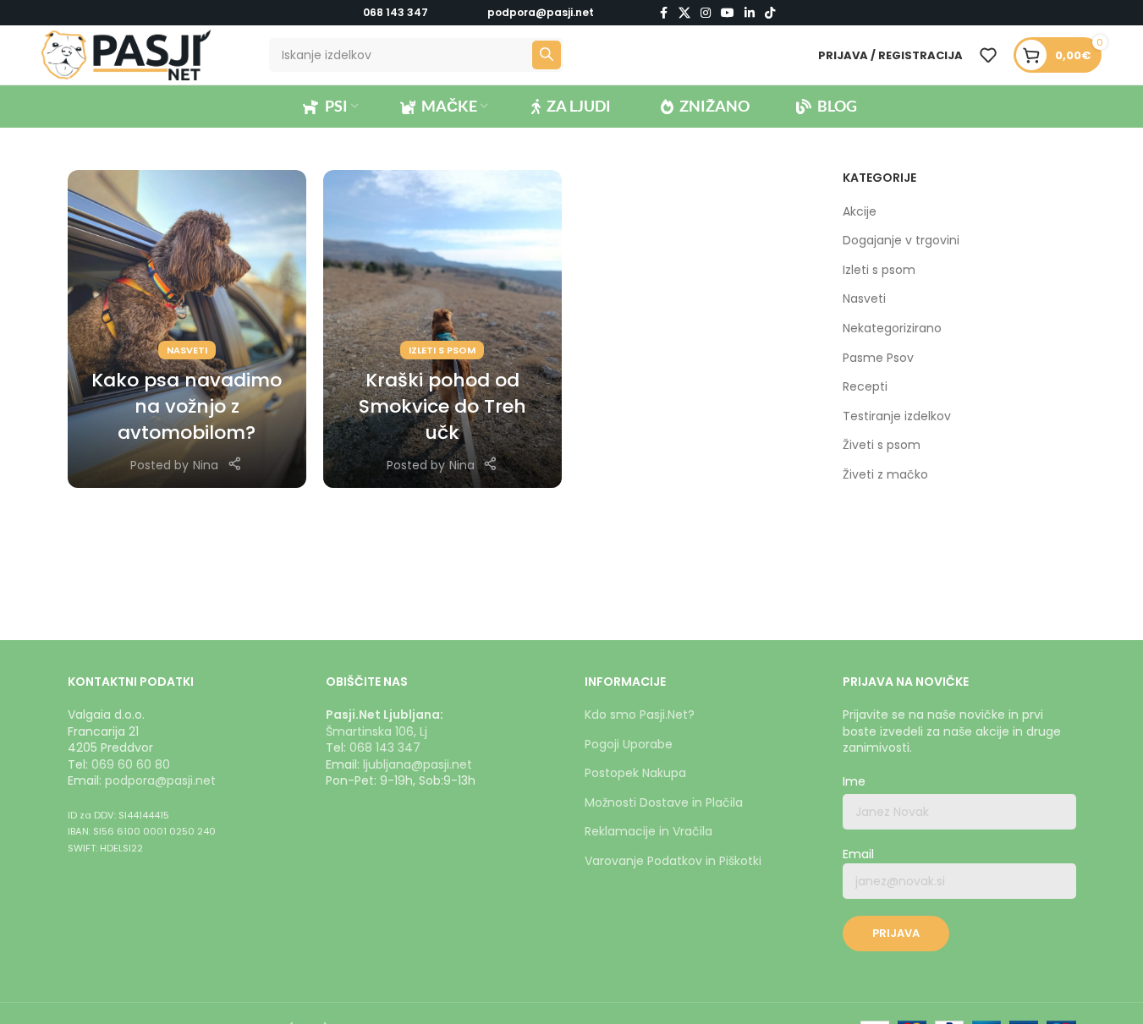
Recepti (865, 387)
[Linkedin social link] (749, 13)
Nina (205, 465)
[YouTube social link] (727, 13)
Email (858, 854)
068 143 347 (395, 12)
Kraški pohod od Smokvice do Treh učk (442, 406)
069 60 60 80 (130, 764)
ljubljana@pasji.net (417, 764)
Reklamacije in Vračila (648, 831)
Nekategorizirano (892, 328)
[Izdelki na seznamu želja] (988, 55)
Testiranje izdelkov (897, 416)
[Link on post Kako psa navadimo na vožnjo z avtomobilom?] (187, 329)
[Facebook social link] (663, 13)
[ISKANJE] (546, 55)
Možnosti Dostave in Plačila (664, 802)
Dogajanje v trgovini (901, 241)
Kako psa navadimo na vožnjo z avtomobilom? (186, 406)
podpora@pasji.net (160, 780)
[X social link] (684, 13)
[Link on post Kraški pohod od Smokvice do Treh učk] (442, 329)
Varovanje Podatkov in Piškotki (673, 860)
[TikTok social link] (770, 13)
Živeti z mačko (885, 475)
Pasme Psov (878, 358)
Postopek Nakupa (635, 772)
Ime (854, 782)
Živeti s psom (881, 445)
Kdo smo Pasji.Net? (640, 714)
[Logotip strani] (126, 54)
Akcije (859, 212)
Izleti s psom (442, 350)
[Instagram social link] (705, 13)
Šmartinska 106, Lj (376, 731)
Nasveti (187, 350)
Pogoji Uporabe (629, 744)
